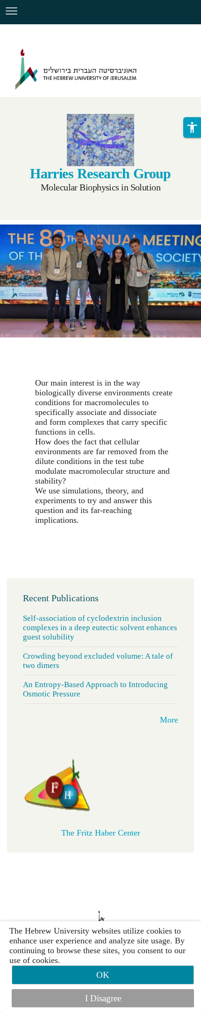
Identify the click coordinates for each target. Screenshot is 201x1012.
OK (102, 975)
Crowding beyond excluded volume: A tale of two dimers (98, 661)
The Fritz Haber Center (100, 832)
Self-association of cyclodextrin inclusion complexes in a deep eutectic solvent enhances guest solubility (100, 627)
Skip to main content (35, 30)
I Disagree (103, 998)
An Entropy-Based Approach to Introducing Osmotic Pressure (95, 689)
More (169, 719)
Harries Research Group (100, 173)
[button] (192, 127)
